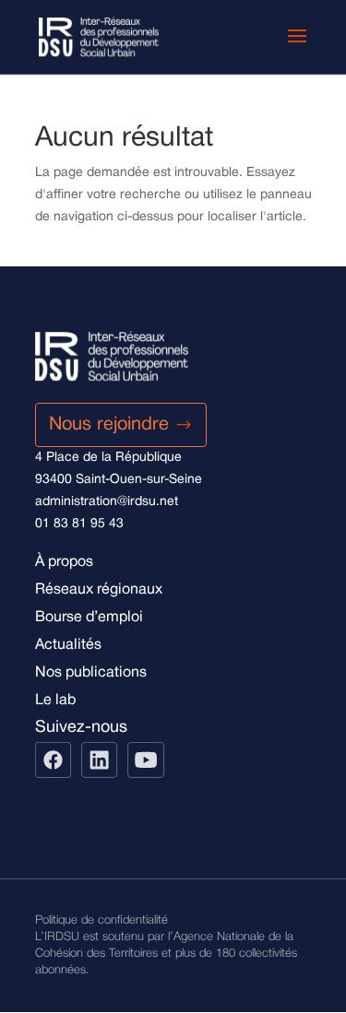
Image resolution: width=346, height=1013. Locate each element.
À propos (64, 562)
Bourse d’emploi (89, 617)
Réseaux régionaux (98, 589)
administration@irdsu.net (106, 502)
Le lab (55, 700)
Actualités (68, 645)
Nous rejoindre (109, 425)
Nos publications (91, 672)
